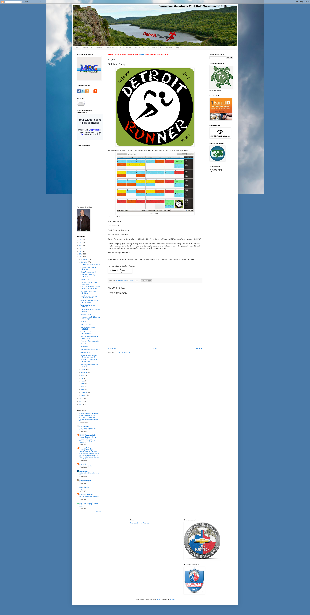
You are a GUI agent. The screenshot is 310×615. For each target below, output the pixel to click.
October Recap (85, 352)
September (84, 372)
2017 (81, 245)
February (84, 392)
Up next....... (84, 344)
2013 (81, 257)
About (85, 48)
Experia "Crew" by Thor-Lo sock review (89, 283)
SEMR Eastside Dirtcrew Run (90, 264)
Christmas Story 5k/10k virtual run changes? (90, 318)
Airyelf (159, 599)
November (84, 262)
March (83, 389)
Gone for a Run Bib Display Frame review (89, 301)
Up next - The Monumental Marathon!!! (89, 360)
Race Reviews (111, 48)
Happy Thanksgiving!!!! (88, 272)
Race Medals (140, 48)
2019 (81, 240)
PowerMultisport (85, 480)
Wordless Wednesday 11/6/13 (90, 349)
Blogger (172, 599)
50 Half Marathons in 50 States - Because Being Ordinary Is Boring (87, 437)
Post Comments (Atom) (124, 352)
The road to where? (87, 314)
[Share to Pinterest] (151, 280)
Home (77, 48)
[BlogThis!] (144, 280)
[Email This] (142, 280)
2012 (81, 399)
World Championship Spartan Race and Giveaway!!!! (90, 287)
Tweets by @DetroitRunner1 (139, 523)
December (84, 259)
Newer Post (112, 349)
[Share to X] (146, 280)
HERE (142, 54)
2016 (81, 248)
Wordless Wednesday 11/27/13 (88, 275)
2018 (81, 243)
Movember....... (85, 347)
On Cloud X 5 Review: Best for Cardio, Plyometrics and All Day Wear (88, 419)
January (83, 395)
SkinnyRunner (84, 487)
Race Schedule (166, 48)
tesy (80, 489)
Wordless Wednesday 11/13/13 (88, 328)
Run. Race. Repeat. (86, 494)
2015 (81, 251)
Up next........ (85, 322)
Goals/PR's (152, 48)
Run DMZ (82, 464)
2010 (81, 404)
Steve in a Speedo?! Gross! (88, 503)
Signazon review (86, 324)
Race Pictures (125, 48)
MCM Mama (83, 471)
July (82, 378)
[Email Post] (136, 280)
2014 (81, 254)
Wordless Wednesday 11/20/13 (88, 306)
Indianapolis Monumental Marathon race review (89, 356)
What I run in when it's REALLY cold (88, 332)
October (83, 369)
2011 (81, 401)
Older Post (198, 349)
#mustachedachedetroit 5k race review (89, 337)
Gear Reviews (96, 48)
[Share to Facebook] (149, 280)
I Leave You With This (85, 466)
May (82, 384)
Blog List (179, 48)
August (83, 375)
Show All (98, 511)
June (82, 381)
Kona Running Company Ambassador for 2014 (89, 297)
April (82, 387)
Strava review (85, 279)
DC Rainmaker (84, 426)
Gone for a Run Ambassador (90, 341)
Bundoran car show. (85, 482)
